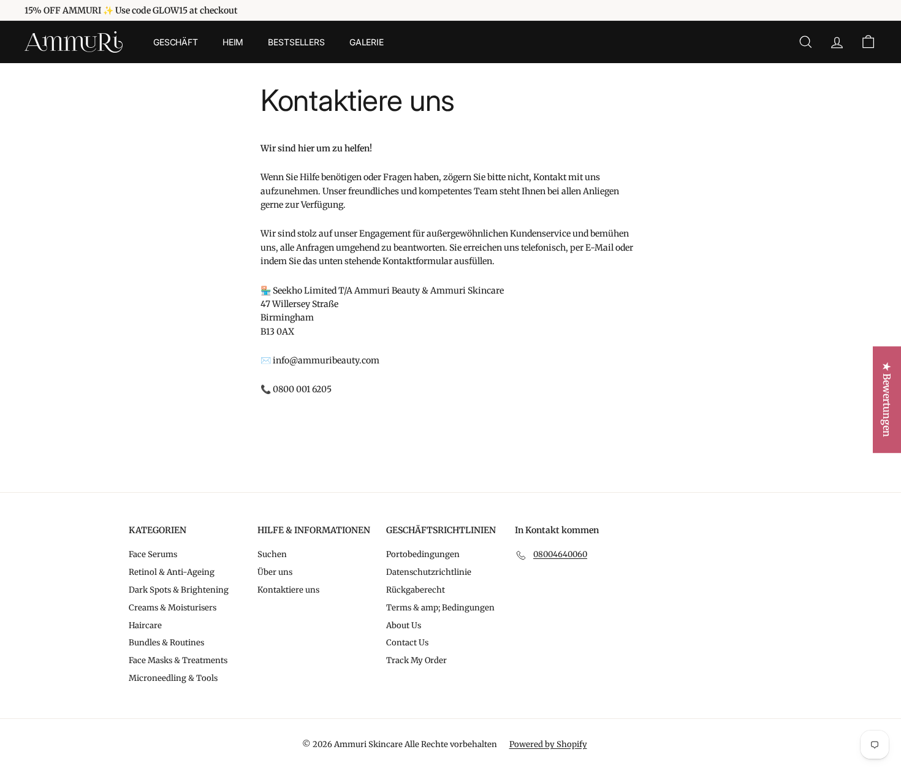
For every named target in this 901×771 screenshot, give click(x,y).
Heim (232, 42)
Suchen (272, 554)
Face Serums (153, 554)
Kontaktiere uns (288, 590)
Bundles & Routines (166, 642)
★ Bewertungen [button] (887, 399)
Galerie (366, 42)
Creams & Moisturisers (172, 607)
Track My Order (416, 660)
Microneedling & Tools (173, 678)
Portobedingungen (423, 554)
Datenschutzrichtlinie (428, 572)
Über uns (274, 572)
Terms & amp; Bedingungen (440, 607)
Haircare (145, 625)
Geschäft (175, 42)
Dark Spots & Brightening (179, 590)
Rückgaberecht (415, 590)
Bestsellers (296, 42)
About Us (403, 625)
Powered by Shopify (548, 744)
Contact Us (407, 642)
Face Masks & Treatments (178, 660)
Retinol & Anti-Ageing (172, 572)
